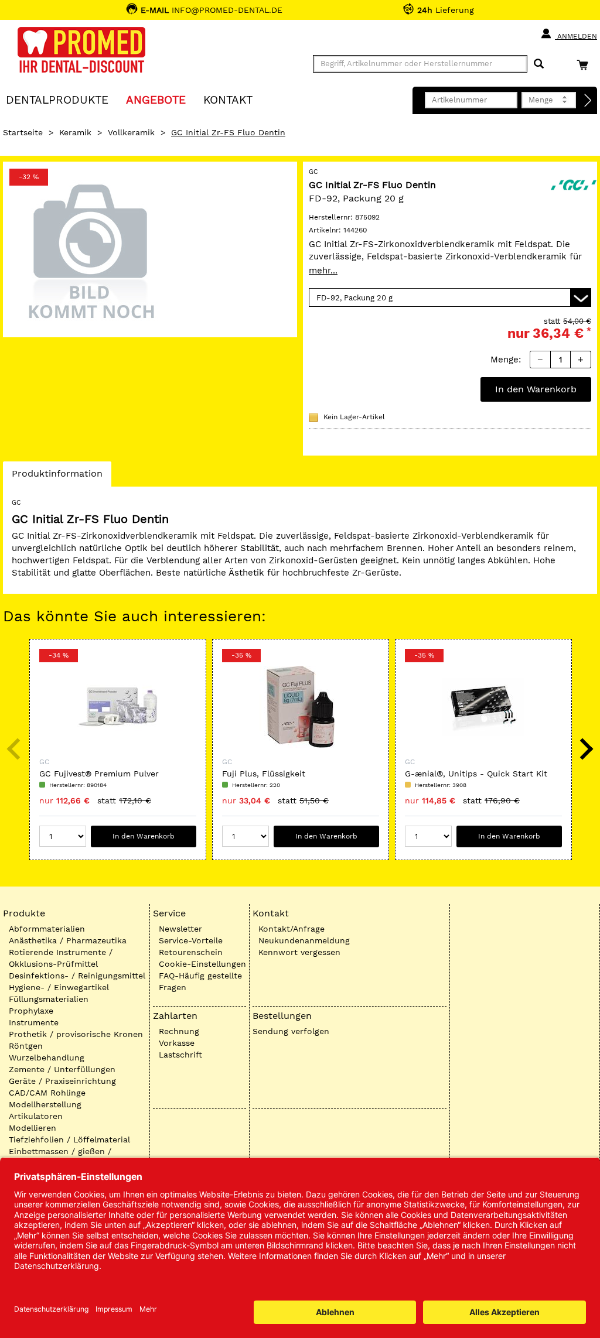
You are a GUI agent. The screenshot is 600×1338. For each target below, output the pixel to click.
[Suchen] (538, 64)
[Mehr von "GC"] (573, 184)
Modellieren (32, 1127)
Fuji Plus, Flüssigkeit (263, 773)
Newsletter (180, 928)
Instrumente (34, 1022)
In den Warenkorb (536, 389)
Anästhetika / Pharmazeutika (68, 940)
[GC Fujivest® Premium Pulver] (118, 707)
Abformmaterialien (47, 928)
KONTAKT (228, 99)
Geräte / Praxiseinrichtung (62, 1081)
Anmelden (576, 36)
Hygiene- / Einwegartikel (59, 987)
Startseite (23, 132)
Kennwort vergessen (299, 952)
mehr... (323, 270)
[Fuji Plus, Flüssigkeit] (300, 707)
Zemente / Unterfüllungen (62, 1069)
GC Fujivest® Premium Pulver (99, 773)
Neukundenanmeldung (304, 940)
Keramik (75, 132)
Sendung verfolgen (291, 1031)
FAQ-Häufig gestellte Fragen (200, 981)
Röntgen (26, 1045)
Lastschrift (180, 1054)
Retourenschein (191, 952)
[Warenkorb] (585, 65)
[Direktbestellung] (588, 100)
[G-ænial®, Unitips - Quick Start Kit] (483, 707)
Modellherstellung (45, 1104)
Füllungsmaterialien (48, 999)
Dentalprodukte (57, 99)
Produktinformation (57, 477)
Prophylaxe (31, 1010)
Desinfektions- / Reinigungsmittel (77, 975)
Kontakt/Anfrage (291, 928)
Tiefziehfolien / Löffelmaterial (69, 1139)
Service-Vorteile (191, 940)
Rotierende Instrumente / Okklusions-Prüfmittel (60, 958)
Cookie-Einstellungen (202, 964)
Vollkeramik (131, 132)
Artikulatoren (36, 1116)
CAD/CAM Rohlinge (47, 1092)
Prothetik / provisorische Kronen (76, 1034)
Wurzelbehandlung (46, 1057)
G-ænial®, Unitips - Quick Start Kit (476, 773)
